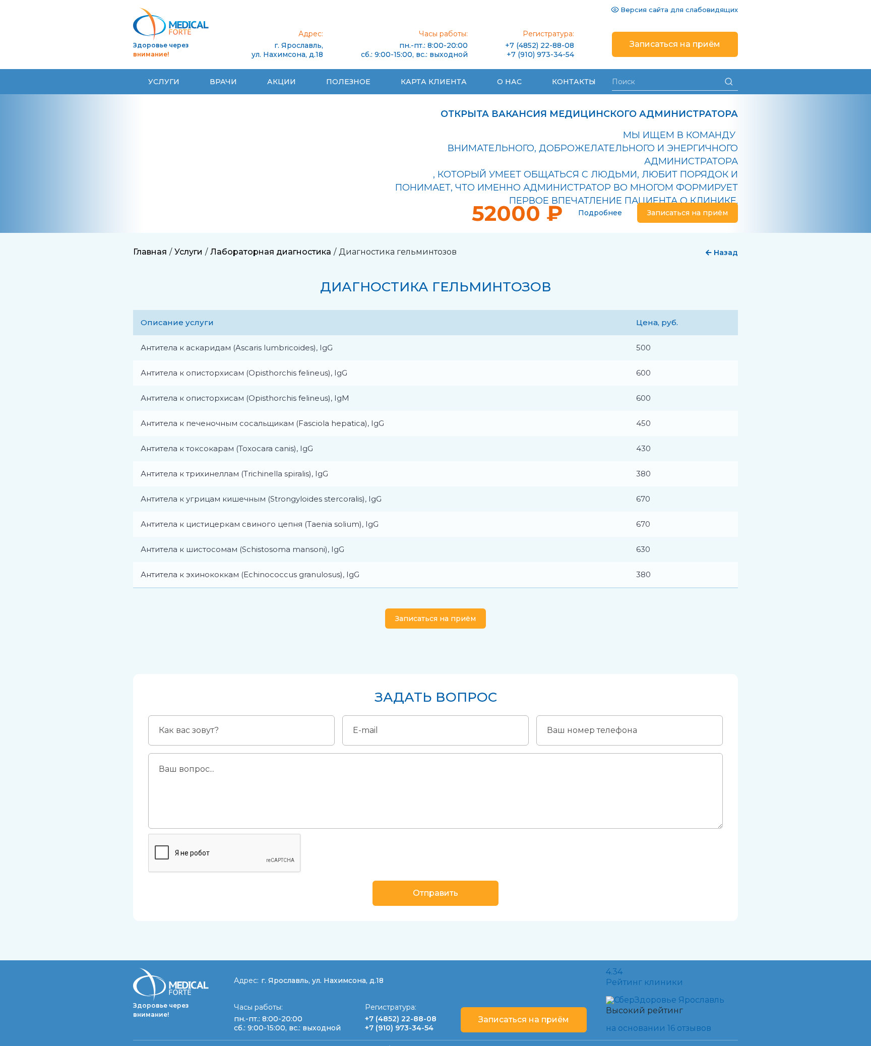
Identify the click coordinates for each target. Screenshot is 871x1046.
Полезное (348, 81)
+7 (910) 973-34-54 (540, 54)
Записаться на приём (675, 44)
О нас (509, 81)
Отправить (435, 893)
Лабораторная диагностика (270, 252)
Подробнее (600, 212)
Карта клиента (434, 81)
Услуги (163, 81)
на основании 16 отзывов (658, 1028)
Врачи (223, 81)
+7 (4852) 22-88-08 (539, 45)
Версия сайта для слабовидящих (679, 10)
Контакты (574, 81)
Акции (281, 81)
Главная (150, 252)
